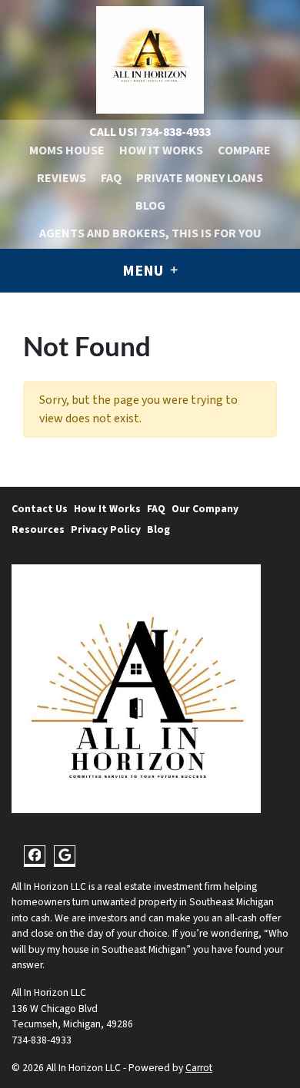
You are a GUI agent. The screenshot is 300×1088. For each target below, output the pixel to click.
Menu (144, 271)
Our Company (205, 508)
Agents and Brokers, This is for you (150, 233)
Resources (38, 529)
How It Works (161, 150)
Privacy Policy (106, 529)
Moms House (67, 150)
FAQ (111, 178)
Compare (244, 150)
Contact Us (40, 508)
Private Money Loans (199, 178)
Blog (150, 205)
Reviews (61, 178)
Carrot (198, 1067)
